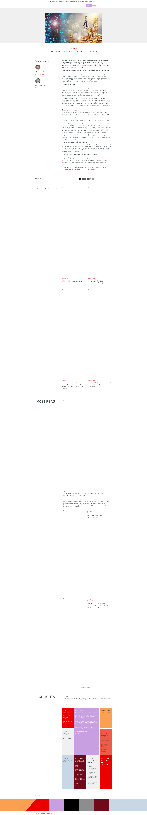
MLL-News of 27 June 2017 (73, 81)
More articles (41, 74)
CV (36, 74)
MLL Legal (65, 704)
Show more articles (86, 687)
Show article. (65, 724)
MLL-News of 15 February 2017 (88, 81)
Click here (103, 712)
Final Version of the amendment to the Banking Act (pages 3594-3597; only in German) (85, 167)
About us (77, 733)
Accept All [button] (88, 5)
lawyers (80, 766)
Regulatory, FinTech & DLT (68, 491)
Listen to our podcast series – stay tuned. (92, 783)
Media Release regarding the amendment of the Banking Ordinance (80, 169)
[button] (80, 179)
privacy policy (52, 2)
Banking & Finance (73, 48)
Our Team (77, 785)
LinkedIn (107, 764)
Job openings (103, 751)
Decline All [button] (94, 5)
